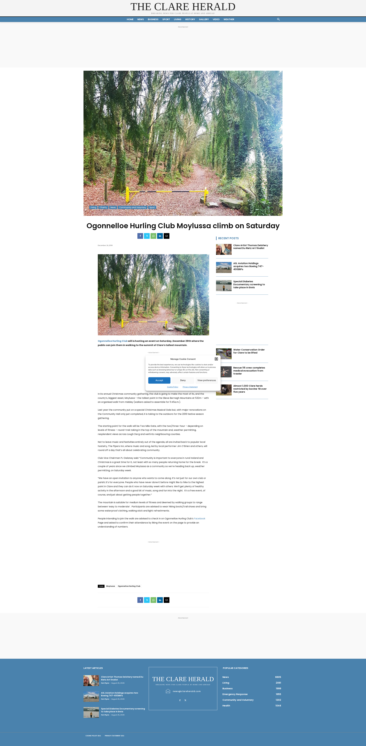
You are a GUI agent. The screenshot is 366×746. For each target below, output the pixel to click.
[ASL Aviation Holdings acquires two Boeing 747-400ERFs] (224, 267)
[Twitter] (147, 236)
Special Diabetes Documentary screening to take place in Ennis (249, 284)
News (113, 207)
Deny (183, 380)
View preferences (206, 380)
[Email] (166, 236)
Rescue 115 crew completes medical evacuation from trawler (249, 370)
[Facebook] (140, 236)
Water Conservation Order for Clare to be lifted (249, 351)
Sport (152, 207)
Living (93, 207)
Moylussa (110, 586)
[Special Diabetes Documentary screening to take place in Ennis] (224, 285)
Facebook (199, 518)
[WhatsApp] (153, 236)
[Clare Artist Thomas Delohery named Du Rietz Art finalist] (224, 249)
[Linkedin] (160, 236)
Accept (159, 380)
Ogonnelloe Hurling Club (113, 341)
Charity (103, 207)
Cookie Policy (172, 387)
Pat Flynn (105, 683)
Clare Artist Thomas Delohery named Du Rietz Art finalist (250, 247)
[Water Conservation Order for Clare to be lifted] (224, 353)
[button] (216, 359)
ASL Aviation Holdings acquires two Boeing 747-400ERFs (248, 266)
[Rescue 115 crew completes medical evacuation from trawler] (224, 371)
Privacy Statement (190, 387)
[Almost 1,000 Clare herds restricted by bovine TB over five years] (224, 389)
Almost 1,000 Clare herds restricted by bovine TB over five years (250, 388)
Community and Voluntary (132, 207)
